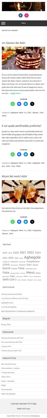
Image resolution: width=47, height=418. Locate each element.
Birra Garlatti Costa (8, 364)
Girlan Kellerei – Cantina (10, 368)
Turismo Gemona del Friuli (11, 350)
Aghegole (14, 112)
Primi (26, 276)
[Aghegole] (23, 10)
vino (35, 280)
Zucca (39, 280)
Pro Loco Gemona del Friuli (11, 342)
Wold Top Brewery (8, 394)
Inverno (22, 273)
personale (6, 276)
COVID (6, 264)
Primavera (19, 276)
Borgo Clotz (6, 324)
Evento (14, 268)
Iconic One (11, 416)
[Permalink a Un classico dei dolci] (23, 69)
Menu (23, 23)
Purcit (31, 276)
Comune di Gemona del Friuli (12, 338)
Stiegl (3, 385)
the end (23, 280)
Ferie (21, 268)
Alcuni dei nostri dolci (14, 176)
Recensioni (37, 276)
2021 (23, 252)
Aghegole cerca (7, 303)
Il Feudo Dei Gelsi (8, 372)
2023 (38, 252)
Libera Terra (5, 377)
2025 (11, 257)
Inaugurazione (14, 273)
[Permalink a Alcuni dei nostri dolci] (23, 202)
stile (19, 280)
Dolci (8, 166)
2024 (5, 258)
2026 (16, 258)
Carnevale (22, 262)
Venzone (30, 280)
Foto (41, 112)
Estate (35, 265)
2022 (29, 112)
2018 (5, 253)
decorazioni (14, 265)
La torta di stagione (8, 307)
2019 (10, 253)
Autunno (14, 262)
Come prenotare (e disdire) (11, 294)
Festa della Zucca (31, 268)
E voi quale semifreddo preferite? (21, 125)
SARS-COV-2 (10, 279)
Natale (38, 273)
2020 (29, 230)
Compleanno (33, 261)
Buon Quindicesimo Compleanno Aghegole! (18, 311)
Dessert (35, 112)
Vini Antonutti (6, 389)
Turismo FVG (6, 346)
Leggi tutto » (15, 93)
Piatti (12, 276)
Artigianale (37, 230)
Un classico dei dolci (13, 42)
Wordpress (35, 416)
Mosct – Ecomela (7, 381)
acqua (21, 258)
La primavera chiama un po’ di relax (14, 298)
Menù (21, 112)
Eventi (6, 268)
